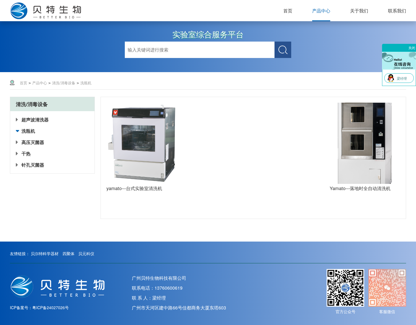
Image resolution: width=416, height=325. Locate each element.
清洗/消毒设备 (63, 82)
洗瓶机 (85, 82)
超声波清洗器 (35, 119)
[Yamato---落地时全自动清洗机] (365, 182)
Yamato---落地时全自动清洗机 (360, 188)
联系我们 (397, 10)
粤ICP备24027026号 (50, 307)
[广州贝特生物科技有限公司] (58, 297)
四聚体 (68, 253)
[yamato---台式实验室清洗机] (141, 182)
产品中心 (321, 10)
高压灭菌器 (33, 142)
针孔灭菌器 (33, 165)
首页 (287, 10)
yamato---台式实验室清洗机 (134, 188)
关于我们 (359, 10)
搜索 (283, 50)
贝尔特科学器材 (45, 253)
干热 (26, 153)
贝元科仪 (86, 253)
